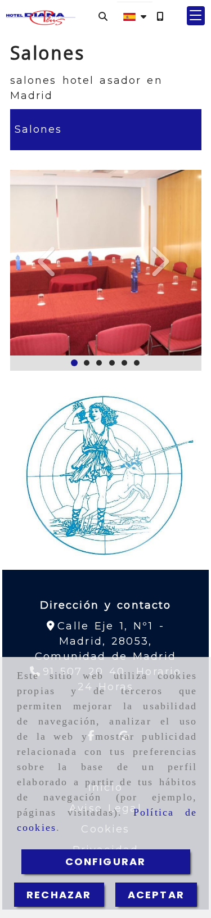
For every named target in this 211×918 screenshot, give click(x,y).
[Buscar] (103, 16)
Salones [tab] (38, 129)
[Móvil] (159, 16)
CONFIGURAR (105, 861)
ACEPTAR (156, 895)
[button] (196, 15)
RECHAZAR (58, 895)
